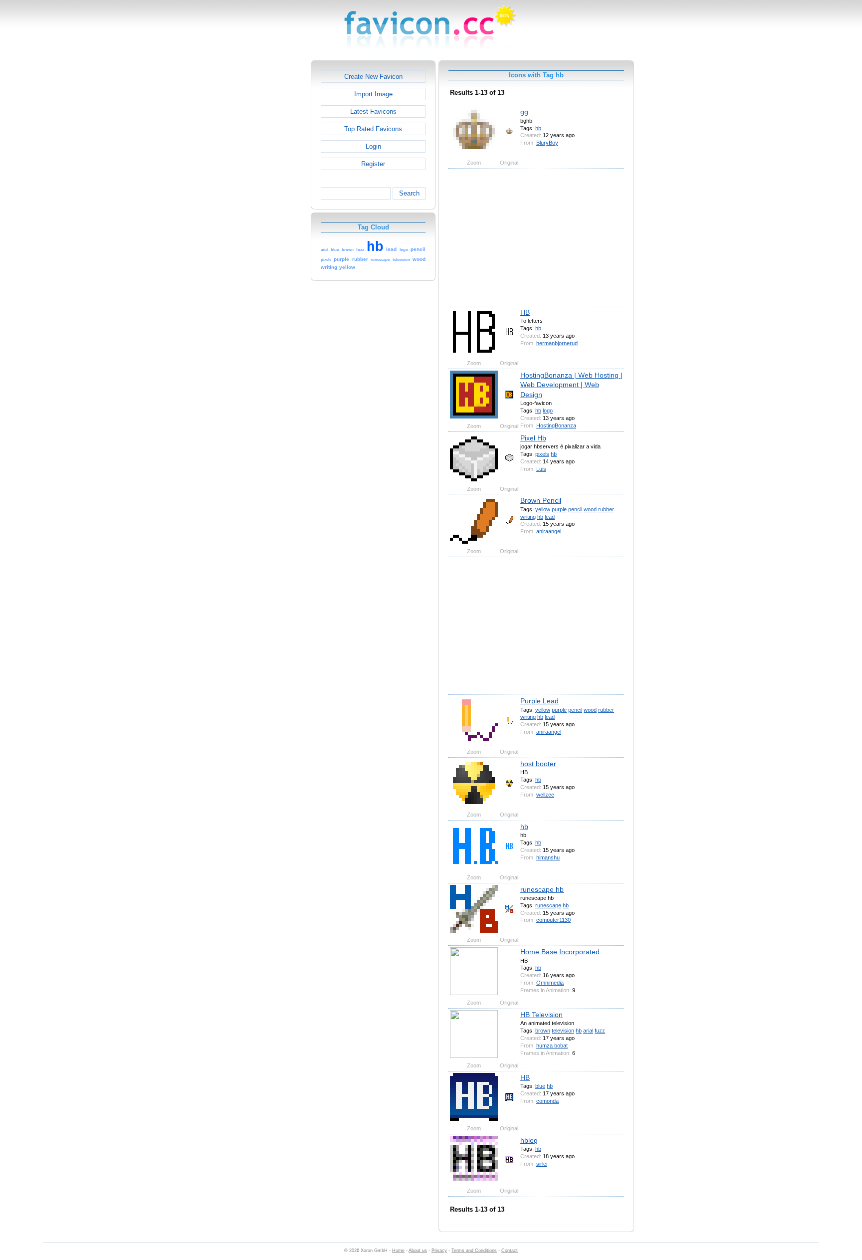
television (563, 1031)
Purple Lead (539, 701)
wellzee (545, 795)
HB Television (541, 1015)
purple (559, 509)
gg (524, 112)
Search (409, 193)
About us (418, 1250)
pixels (542, 454)
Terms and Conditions (474, 1250)
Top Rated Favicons (373, 129)
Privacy (439, 1250)
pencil (575, 509)
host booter (538, 764)
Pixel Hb (533, 438)
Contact (509, 1250)
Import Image (373, 94)
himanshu (548, 857)
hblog (529, 1140)
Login (373, 146)
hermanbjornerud (557, 343)
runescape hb (542, 889)
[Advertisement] (268, 210)
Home (398, 1250)
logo (548, 411)
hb (538, 128)
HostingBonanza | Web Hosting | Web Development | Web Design (571, 385)
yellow (542, 509)
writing (528, 517)
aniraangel (548, 531)
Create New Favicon (373, 76)
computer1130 (553, 920)
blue (540, 1086)
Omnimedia (550, 983)
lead (550, 517)
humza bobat (552, 1046)
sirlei (541, 1164)
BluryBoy (547, 143)
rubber (606, 509)
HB (525, 312)
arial (588, 1031)
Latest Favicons (373, 111)
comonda (547, 1101)
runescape (548, 905)
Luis (541, 469)
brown (542, 1031)
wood (590, 509)
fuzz (600, 1031)
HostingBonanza (556, 425)
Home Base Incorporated (560, 952)
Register (373, 164)
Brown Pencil (540, 500)
